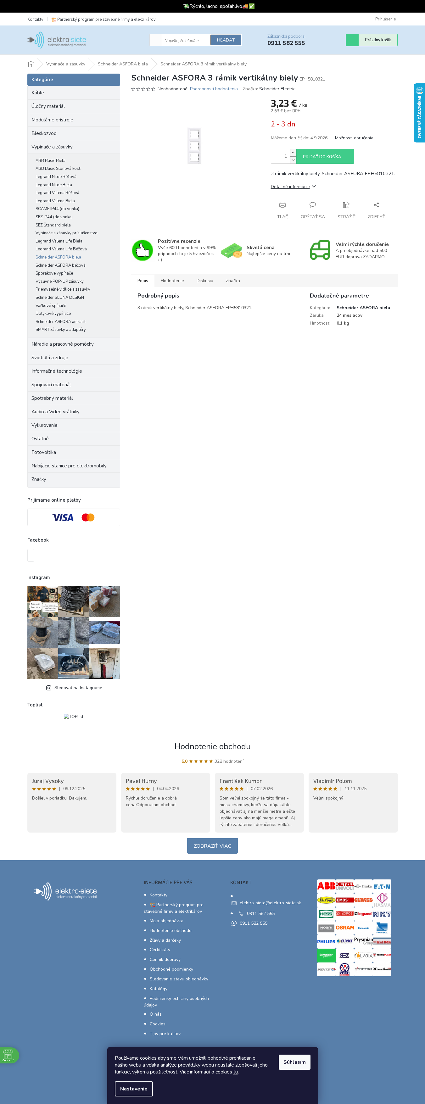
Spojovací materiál (51, 385)
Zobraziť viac (212, 846)
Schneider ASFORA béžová (61, 265)
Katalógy (158, 989)
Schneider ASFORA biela (58, 257)
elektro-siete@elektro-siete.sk (270, 903)
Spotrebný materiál (52, 398)
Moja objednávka (166, 921)
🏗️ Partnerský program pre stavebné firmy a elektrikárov (103, 19)
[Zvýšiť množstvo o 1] (293, 152)
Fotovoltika (43, 452)
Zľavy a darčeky (165, 940)
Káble (37, 93)
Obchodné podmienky (171, 969)
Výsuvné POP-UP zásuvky (60, 281)
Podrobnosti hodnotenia (214, 89)
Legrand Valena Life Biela (59, 241)
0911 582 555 (261, 914)
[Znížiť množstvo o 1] (293, 160)
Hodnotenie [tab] (172, 281)
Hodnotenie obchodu (213, 746)
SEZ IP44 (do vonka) (54, 217)
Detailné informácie (290, 187)
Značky (38, 479)
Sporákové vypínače (54, 273)
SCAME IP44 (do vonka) (57, 209)
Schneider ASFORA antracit (61, 322)
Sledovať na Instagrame (78, 688)
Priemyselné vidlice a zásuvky (63, 289)
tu (235, 1071)
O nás (156, 1014)
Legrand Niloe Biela (54, 185)
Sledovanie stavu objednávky (179, 979)
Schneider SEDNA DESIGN (60, 297)
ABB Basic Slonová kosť (58, 168)
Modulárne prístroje (52, 120)
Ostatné (40, 439)
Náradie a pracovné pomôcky (62, 344)
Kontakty (35, 19)
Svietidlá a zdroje (49, 357)
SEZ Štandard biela (53, 225)
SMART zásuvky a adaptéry (61, 329)
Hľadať (226, 40)
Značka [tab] (233, 281)
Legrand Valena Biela (55, 201)
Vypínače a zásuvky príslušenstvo (67, 233)
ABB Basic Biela (50, 161)
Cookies (157, 1024)
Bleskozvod (44, 133)
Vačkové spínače (51, 306)
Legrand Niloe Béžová (56, 177)
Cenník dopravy (165, 959)
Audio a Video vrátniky (55, 412)
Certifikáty (160, 950)
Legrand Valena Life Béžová (61, 249)
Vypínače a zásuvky (52, 147)
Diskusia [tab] (205, 281)
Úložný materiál (48, 106)
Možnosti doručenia (354, 138)
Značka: (269, 89)
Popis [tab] (142, 281)
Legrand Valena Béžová (57, 193)
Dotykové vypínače (53, 313)
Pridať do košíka (322, 157)
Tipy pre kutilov (165, 1034)
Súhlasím (294, 1062)
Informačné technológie (56, 371)
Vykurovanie (44, 425)
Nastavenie (134, 1088)
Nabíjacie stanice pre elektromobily (69, 466)
